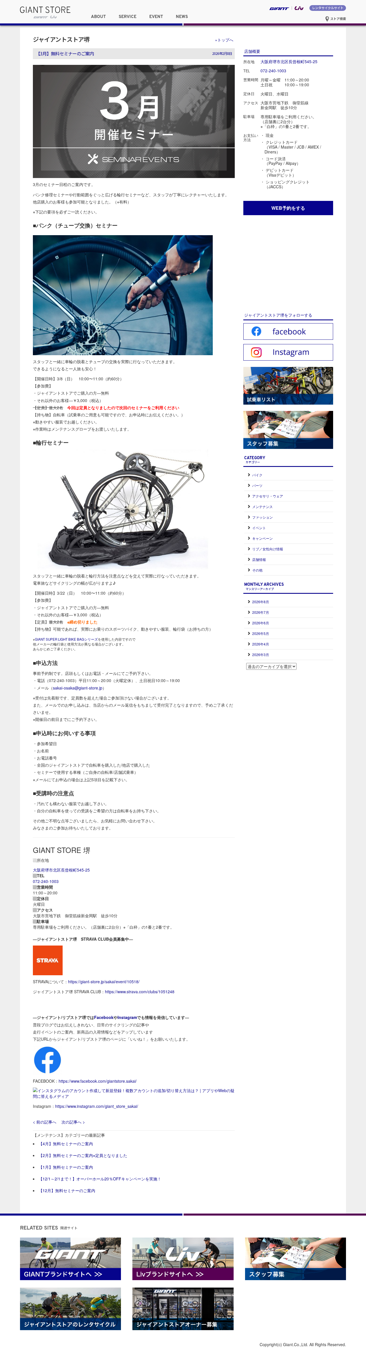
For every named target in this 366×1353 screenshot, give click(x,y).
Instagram (127, 1017)
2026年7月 (260, 612)
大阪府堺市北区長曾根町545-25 (61, 870)
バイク (257, 474)
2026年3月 (260, 654)
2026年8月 (260, 601)
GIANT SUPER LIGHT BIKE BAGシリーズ (66, 639)
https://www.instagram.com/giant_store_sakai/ (96, 1106)
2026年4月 (260, 643)
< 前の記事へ (44, 1122)
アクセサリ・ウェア (267, 495)
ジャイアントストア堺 (61, 39)
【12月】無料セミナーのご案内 (67, 1190)
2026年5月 (260, 633)
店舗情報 (259, 559)
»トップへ (224, 40)
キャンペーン (262, 538)
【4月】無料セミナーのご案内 (66, 1143)
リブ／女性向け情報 (267, 548)
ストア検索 (337, 18)
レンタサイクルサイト (327, 7)
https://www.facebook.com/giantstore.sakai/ (98, 1081)
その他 (257, 569)
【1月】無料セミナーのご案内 (66, 1167)
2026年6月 (260, 622)
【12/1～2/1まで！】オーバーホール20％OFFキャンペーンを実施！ (100, 1179)
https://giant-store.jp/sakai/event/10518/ (104, 981)
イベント (259, 527)
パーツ (257, 485)
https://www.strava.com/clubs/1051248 (139, 991)
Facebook (104, 1017)
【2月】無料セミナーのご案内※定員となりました (83, 1155)
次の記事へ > (73, 1122)
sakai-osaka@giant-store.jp (77, 688)
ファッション (262, 517)
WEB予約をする (288, 208)
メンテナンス (262, 506)
